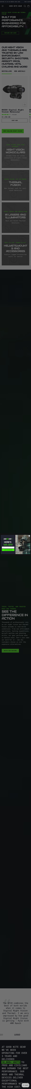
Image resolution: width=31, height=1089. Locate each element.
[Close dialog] (29, 536)
